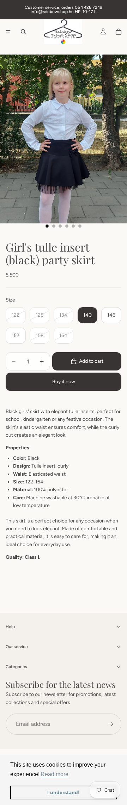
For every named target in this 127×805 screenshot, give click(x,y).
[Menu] (8, 32)
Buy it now (63, 382)
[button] (54, 774)
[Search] (23, 31)
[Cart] (118, 31)
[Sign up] (110, 724)
